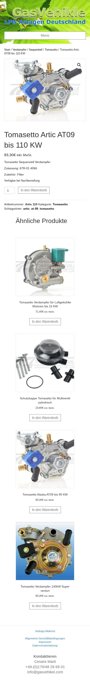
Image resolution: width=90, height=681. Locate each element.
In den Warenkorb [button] (45, 321)
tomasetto (47, 208)
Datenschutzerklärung (45, 645)
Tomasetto (51, 49)
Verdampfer (19, 49)
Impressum (45, 642)
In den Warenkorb (34, 190)
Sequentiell (35, 49)
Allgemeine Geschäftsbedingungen (45, 638)
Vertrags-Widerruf (45, 631)
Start (7, 49)
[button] (79, 65)
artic (26, 208)
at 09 (34, 208)
